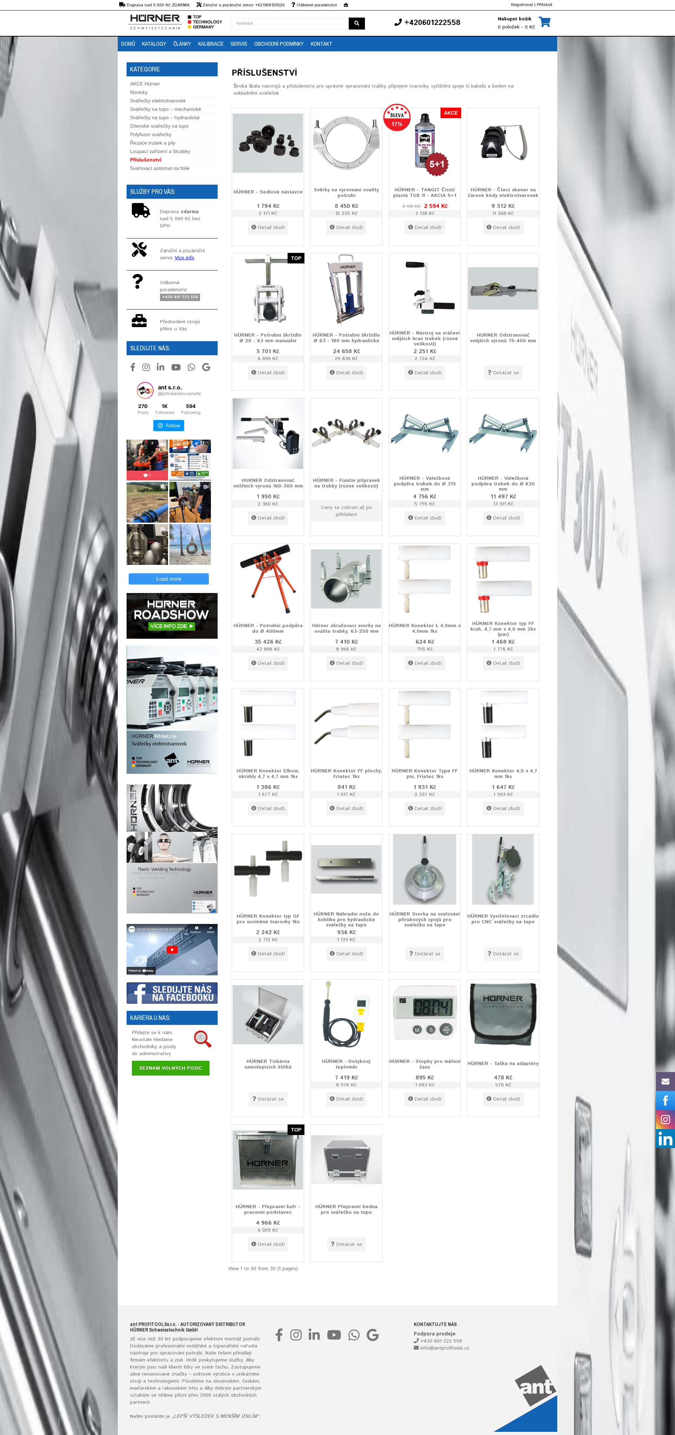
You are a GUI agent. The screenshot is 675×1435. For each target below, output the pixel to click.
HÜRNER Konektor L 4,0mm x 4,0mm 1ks (425, 628)
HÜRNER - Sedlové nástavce (268, 192)
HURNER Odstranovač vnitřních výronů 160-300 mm (268, 483)
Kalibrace (211, 43)
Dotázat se (506, 372)
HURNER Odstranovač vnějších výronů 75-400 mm (503, 338)
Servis (239, 43)
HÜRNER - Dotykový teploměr (346, 1064)
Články (182, 43)
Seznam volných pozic (170, 1068)
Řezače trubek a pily (152, 143)
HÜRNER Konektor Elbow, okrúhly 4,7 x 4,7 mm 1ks (268, 773)
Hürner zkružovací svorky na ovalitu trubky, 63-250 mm (346, 628)
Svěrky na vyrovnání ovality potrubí (346, 192)
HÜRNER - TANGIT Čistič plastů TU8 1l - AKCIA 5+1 (424, 192)
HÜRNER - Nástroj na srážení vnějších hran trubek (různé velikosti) (425, 338)
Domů (128, 43)
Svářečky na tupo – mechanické (165, 109)
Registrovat (522, 5)
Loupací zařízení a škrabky (160, 151)
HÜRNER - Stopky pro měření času (425, 1064)
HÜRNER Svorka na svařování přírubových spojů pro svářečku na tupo (425, 920)
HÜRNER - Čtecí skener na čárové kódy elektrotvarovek (503, 192)
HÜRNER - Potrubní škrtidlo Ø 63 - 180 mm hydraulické (346, 338)
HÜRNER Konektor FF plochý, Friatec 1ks (346, 773)
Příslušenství (145, 159)
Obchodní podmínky (279, 43)
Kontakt (321, 43)
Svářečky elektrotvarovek (158, 100)
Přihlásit (544, 5)
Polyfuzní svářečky (151, 134)
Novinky (139, 92)
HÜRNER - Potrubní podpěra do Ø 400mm (268, 628)
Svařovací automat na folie (159, 168)
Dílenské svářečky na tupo (159, 126)
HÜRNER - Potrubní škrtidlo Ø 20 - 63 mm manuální (268, 338)
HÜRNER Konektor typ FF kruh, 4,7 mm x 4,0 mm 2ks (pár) (503, 629)
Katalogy (154, 43)
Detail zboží (271, 227)
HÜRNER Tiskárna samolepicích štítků (267, 1064)
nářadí (247, 1346)
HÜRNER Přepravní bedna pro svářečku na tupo (346, 1209)
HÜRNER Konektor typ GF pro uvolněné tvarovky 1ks (268, 919)
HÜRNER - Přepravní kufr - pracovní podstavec (268, 1209)
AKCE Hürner (145, 84)
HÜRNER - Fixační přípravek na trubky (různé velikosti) (346, 483)
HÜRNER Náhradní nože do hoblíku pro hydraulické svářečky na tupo (346, 920)
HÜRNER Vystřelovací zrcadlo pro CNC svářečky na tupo (503, 919)
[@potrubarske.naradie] (145, 390)
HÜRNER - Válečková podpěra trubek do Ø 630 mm (503, 484)
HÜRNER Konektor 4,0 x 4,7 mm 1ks (503, 773)
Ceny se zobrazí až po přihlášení (346, 511)
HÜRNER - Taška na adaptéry (503, 1063)
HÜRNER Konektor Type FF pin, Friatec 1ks (425, 773)
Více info (184, 257)
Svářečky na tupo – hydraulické (165, 117)
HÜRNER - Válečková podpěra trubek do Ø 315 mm (425, 484)
